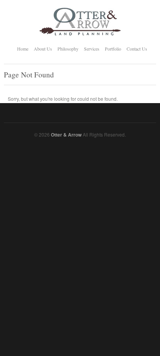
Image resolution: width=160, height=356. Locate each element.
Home (22, 49)
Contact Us (137, 49)
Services (91, 49)
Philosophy (67, 49)
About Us (43, 49)
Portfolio (113, 49)
